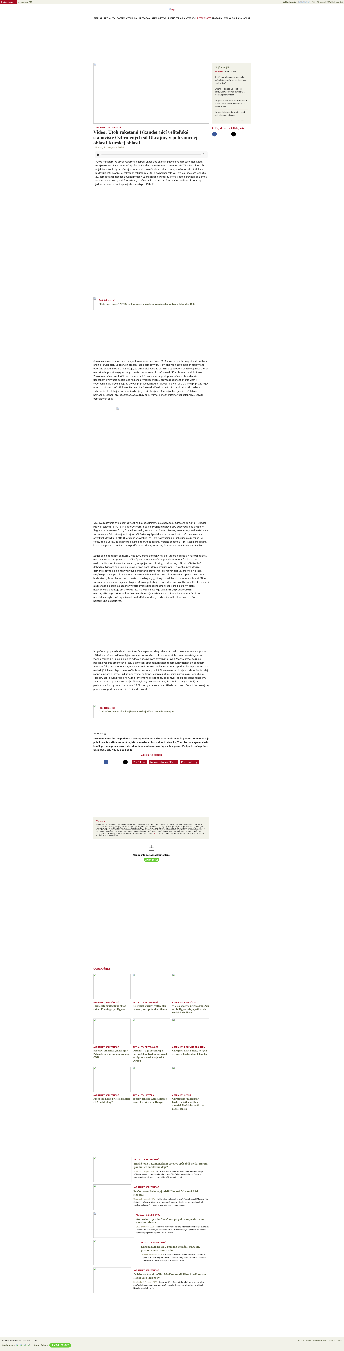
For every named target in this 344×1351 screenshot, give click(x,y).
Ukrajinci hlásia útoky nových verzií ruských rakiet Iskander (230, 113)
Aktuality (109, 18)
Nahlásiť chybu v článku (163, 762)
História (217, 18)
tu (154, 833)
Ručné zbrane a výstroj (182, 18)
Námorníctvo (158, 18)
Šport (246, 18)
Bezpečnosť (204, 18)
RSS (4, 1340)
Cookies (35, 1340)
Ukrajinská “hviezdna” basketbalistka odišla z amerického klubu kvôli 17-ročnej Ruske (231, 103)
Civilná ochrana (233, 18)
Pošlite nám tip (189, 762)
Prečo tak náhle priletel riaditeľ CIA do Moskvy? (230, 122)
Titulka (98, 18)
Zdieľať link (139, 762)
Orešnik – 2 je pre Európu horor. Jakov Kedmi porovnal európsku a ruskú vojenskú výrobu (230, 92)
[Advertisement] (172, 42)
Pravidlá (26, 1340)
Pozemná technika (127, 18)
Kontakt (18, 1340)
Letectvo (144, 18)
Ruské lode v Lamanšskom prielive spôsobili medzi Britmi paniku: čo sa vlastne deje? (230, 80)
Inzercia (10, 1340)
